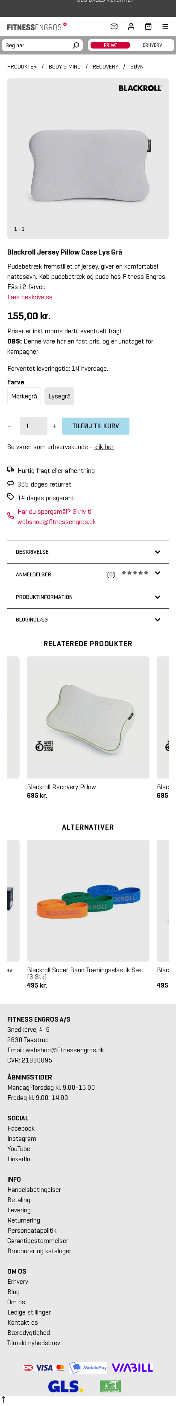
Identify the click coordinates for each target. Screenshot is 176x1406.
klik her (104, 447)
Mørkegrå (24, 396)
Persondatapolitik (31, 1230)
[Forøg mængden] (55, 426)
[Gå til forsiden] (39, 26)
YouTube (18, 1149)
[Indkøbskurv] (146, 26)
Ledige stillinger (29, 1312)
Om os (16, 1302)
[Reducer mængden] (9, 426)
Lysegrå (59, 396)
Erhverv (17, 1281)
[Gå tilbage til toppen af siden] (3, 1401)
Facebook (21, 1128)
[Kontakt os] (114, 26)
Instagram (21, 1138)
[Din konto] (131, 26)
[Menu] (160, 26)
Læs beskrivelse (30, 297)
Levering (19, 1210)
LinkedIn (18, 1159)
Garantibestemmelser (37, 1241)
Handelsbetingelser (34, 1190)
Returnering (23, 1220)
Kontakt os (22, 1322)
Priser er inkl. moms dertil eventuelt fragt (64, 331)
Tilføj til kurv (95, 426)
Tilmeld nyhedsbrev (33, 1343)
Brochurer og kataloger (39, 1251)
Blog (13, 1292)
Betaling (18, 1200)
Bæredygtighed (28, 1333)
